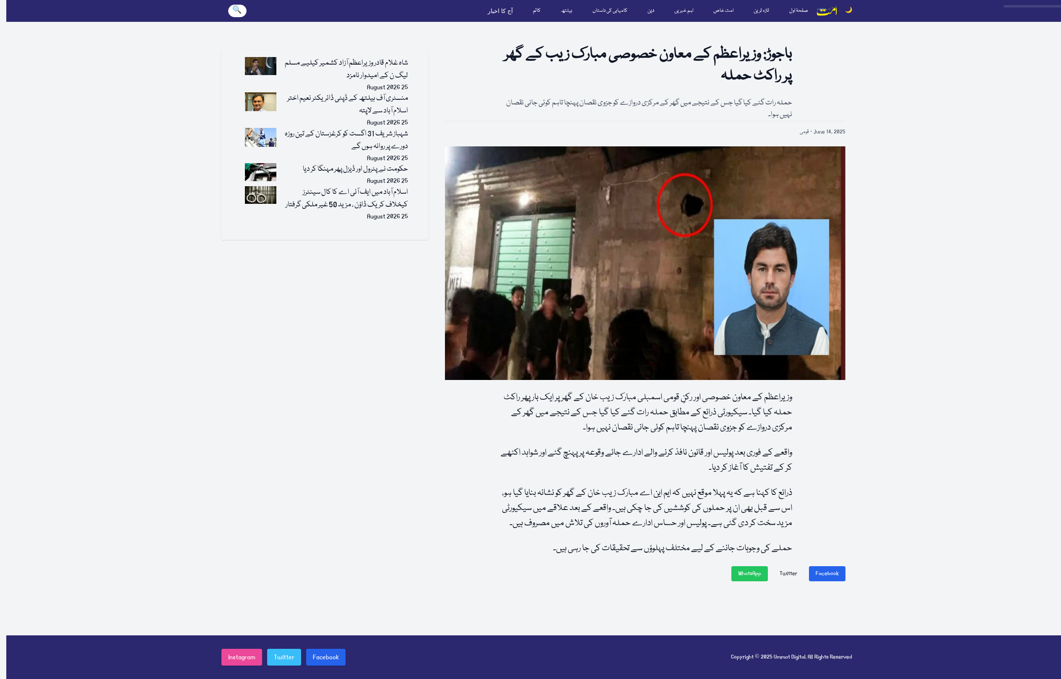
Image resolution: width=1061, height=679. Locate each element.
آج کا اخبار (500, 11)
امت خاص (723, 11)
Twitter (788, 574)
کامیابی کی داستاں (610, 11)
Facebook (827, 574)
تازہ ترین (761, 11)
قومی (804, 132)
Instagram (241, 657)
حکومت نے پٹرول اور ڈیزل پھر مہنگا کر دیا (355, 169)
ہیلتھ (566, 11)
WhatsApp (749, 574)
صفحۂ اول (798, 11)
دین (651, 11)
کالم (537, 11)
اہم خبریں (683, 11)
